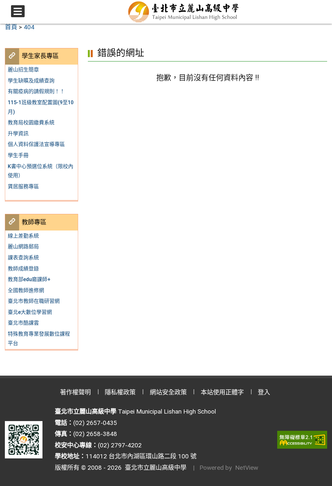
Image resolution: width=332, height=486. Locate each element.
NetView (246, 467)
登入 (264, 392)
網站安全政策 (168, 392)
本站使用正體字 (222, 392)
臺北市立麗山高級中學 (154, 467)
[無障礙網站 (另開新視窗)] (302, 440)
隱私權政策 (120, 392)
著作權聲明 (75, 392)
